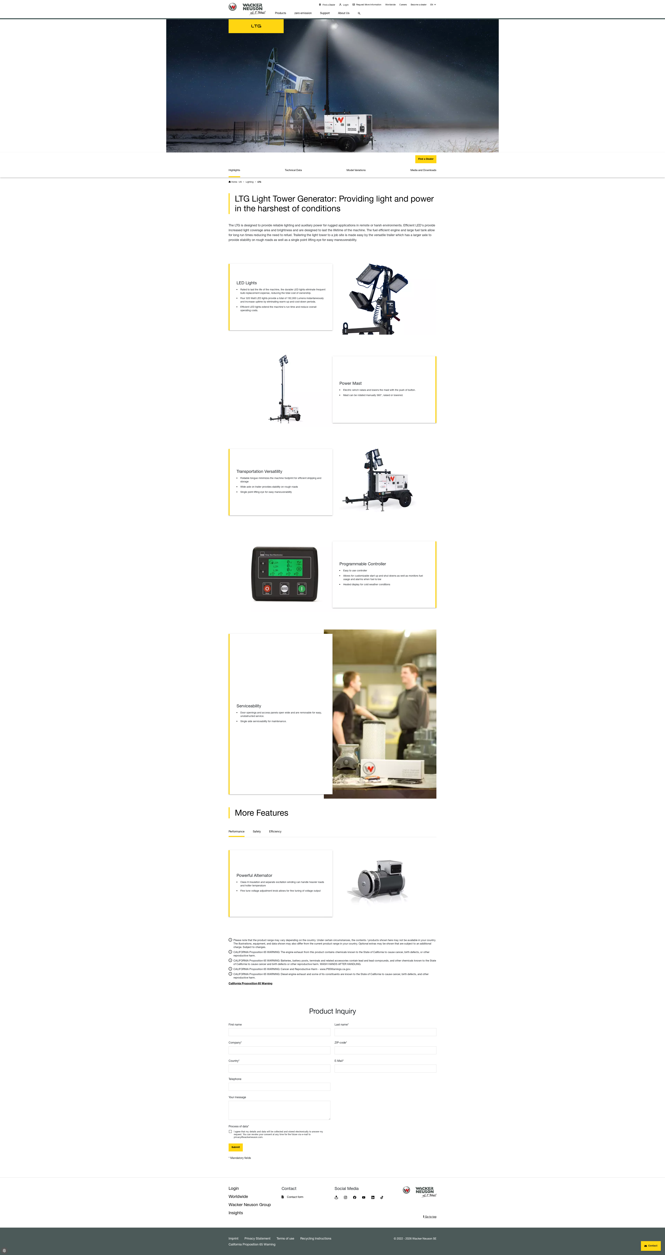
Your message (237, 1097)
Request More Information (369, 4)
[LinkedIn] (372, 1197)
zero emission (303, 13)
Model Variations (356, 170)
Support (325, 13)
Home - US (236, 182)
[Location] (336, 1197)
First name (235, 1024)
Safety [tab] (257, 831)
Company (235, 1042)
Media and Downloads (423, 170)
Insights (236, 1212)
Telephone (235, 1079)
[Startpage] (250, 9)
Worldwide (390, 4)
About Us (343, 13)
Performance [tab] (237, 831)
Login (345, 4)
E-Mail (339, 1060)
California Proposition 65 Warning (252, 1244)
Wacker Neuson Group (250, 1204)
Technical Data (293, 170)
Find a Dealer (328, 4)
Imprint (233, 1238)
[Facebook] (354, 1197)
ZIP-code (341, 1042)
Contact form (295, 1197)
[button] (433, 5)
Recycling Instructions (315, 1238)
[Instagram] (345, 1197)
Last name (342, 1024)
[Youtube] (363, 1197)
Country (234, 1060)
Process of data (239, 1126)
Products (280, 13)
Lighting (250, 182)
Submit (236, 1147)
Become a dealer (419, 4)
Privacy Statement (258, 1238)
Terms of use (285, 1238)
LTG (259, 182)
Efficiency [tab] (275, 831)
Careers (403, 4)
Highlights (234, 170)
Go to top (430, 1216)
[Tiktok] (381, 1197)
